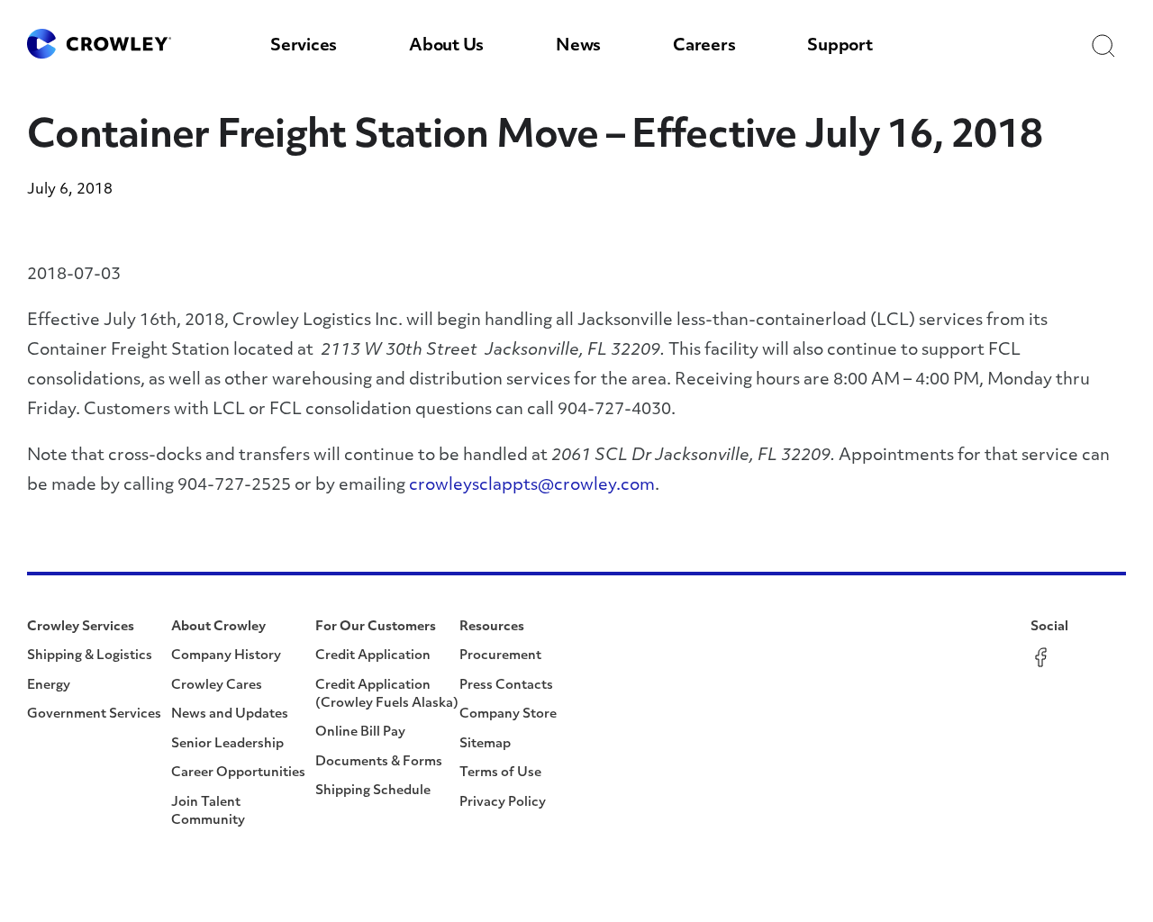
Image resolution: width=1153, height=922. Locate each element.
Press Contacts (506, 685)
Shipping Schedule (373, 791)
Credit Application (373, 656)
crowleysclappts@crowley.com (532, 486)
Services (303, 47)
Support (839, 47)
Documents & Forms (378, 762)
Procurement (500, 656)
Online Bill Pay (360, 732)
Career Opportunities (238, 773)
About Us (446, 47)
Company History (226, 656)
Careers (704, 47)
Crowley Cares (216, 685)
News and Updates (229, 714)
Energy (48, 685)
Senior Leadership (227, 744)
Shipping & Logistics (89, 656)
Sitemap (485, 744)
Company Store (508, 714)
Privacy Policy (502, 802)
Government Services (94, 714)
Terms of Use (500, 773)
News (578, 47)
